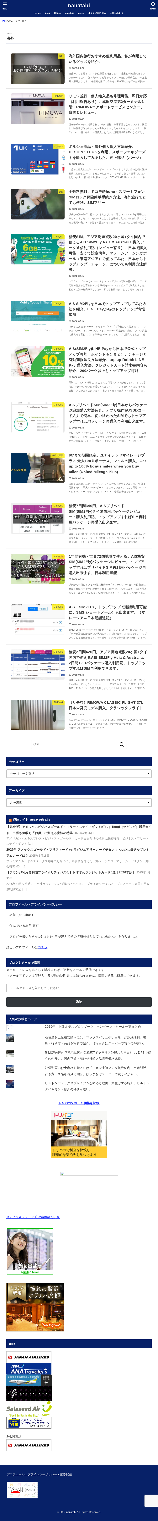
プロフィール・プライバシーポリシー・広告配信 (39, 1474)
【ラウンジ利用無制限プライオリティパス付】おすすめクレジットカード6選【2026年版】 (71, 872)
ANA (47, 13)
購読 (79, 1002)
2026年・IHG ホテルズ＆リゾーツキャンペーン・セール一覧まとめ (93, 1026)
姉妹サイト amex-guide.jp (31, 819)
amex (81, 13)
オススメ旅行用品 (97, 13)
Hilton (57, 13)
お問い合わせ (116, 13)
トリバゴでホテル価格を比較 (78, 1103)
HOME (9, 21)
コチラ (42, 947)
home (38, 13)
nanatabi (79, 5)
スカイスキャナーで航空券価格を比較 (33, 1217)
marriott (69, 13)
